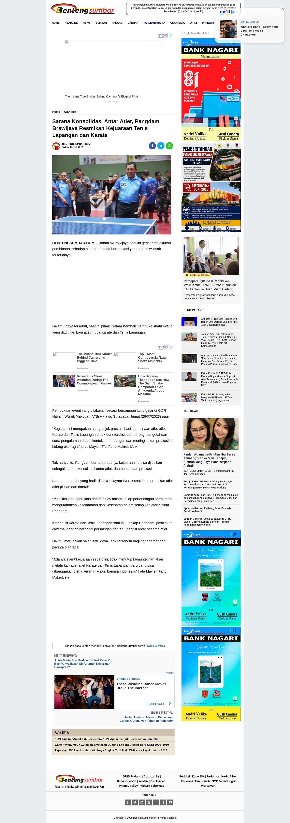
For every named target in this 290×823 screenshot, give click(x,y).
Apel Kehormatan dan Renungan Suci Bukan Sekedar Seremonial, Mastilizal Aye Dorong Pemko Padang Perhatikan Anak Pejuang (219, 360)
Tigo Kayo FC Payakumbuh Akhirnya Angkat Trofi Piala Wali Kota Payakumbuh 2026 (111, 750)
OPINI (193, 22)
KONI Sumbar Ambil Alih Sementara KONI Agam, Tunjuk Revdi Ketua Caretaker (107, 739)
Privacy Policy (128, 786)
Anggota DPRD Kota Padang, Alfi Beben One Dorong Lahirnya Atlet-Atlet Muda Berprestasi (219, 322)
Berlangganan (126, 781)
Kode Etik (198, 776)
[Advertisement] (113, 287)
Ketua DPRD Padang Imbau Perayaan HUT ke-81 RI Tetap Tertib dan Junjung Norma (217, 397)
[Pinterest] (142, 802)
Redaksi (185, 776)
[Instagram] (149, 802)
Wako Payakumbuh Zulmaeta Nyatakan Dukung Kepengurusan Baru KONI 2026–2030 (112, 744)
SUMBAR (101, 22)
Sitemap (158, 786)
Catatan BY (151, 776)
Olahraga (177, 22)
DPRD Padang (132, 776)
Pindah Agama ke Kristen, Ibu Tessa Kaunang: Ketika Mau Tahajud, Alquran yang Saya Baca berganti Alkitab (209, 460)
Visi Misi (145, 786)
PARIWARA (208, 22)
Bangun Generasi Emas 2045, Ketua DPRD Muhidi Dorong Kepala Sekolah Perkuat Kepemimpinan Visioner (207, 521)
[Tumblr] (163, 802)
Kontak (143, 781)
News (87, 22)
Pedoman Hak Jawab (195, 781)
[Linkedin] (156, 802)
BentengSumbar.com (144, 817)
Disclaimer (158, 781)
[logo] (79, 782)
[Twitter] (135, 802)
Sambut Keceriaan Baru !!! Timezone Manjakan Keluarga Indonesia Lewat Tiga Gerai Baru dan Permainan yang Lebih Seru (210, 497)
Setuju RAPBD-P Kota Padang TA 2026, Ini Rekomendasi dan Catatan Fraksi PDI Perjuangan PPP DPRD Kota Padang (208, 484)
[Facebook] (128, 802)
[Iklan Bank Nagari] (211, 625)
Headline (71, 22)
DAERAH (133, 22)
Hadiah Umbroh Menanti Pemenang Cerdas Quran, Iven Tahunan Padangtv (146, 719)
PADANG (117, 22)
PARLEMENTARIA (154, 22)
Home (56, 22)
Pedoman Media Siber (222, 776)
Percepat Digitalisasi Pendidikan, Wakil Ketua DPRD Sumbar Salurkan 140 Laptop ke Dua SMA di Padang (210, 285)
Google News (156, 645)
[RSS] (170, 802)
